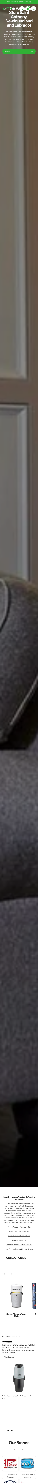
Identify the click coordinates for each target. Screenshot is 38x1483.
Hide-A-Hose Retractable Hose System (19, 1249)
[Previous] (4, 1274)
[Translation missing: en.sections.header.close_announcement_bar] (36, 2)
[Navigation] (33, 8)
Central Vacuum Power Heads (19, 1236)
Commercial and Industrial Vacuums (19, 1245)
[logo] (10, 1463)
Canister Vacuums (19, 1240)
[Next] (11, 1274)
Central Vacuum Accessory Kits (19, 1227)
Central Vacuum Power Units (16, 1315)
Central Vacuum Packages (19, 1231)
